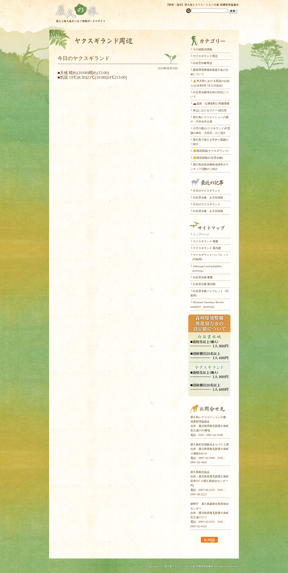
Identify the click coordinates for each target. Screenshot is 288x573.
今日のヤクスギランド (206, 190)
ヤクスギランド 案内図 (207, 248)
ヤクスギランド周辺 (205, 56)
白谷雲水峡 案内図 (204, 284)
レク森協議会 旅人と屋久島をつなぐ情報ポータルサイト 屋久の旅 (80, 12)
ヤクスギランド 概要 (205, 241)
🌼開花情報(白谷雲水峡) (208, 157)
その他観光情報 (202, 49)
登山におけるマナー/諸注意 (210, 110)
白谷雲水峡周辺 (202, 63)
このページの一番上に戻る (144, 550)
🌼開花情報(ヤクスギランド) (210, 150)
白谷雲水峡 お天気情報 (208, 197)
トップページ (201, 234)
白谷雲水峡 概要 (203, 277)
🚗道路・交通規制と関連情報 (211, 103)
